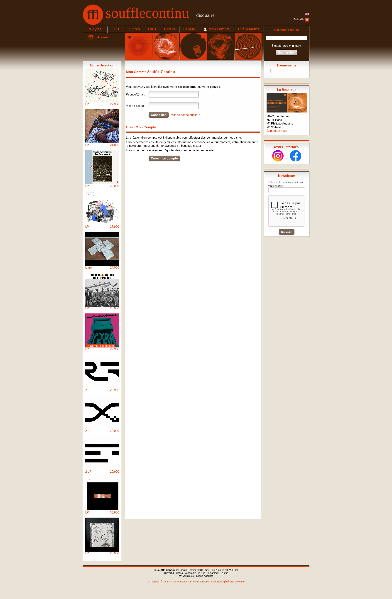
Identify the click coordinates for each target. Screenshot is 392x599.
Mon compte (219, 29)
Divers (169, 29)
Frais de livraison (199, 581)
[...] (269, 70)
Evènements (249, 29)
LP (102, 104)
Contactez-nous (277, 130)
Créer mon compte (164, 158)
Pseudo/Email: (135, 94)
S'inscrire (286, 232)
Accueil (102, 37)
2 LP (102, 390)
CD (116, 29)
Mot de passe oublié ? (185, 115)
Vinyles (95, 29)
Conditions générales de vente (228, 581)
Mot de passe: (135, 106)
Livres (134, 29)
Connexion (159, 115)
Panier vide (299, 19)
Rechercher (286, 52)
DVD (152, 29)
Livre (102, 267)
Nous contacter (179, 581)
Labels (189, 29)
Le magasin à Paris (158, 581)
